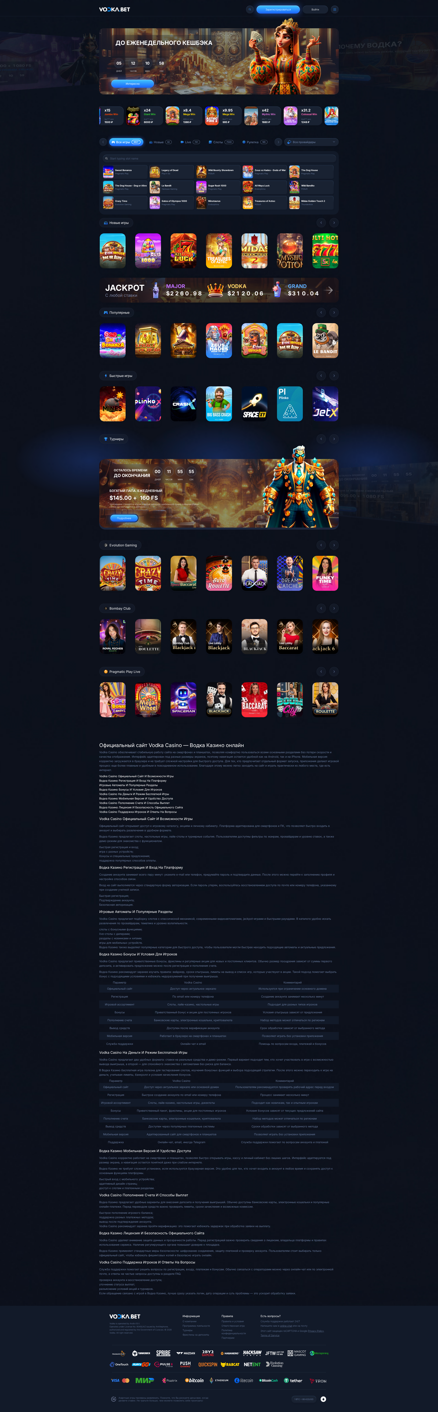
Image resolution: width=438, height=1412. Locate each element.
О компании (189, 1321)
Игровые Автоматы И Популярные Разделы (128, 785)
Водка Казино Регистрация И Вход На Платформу (132, 780)
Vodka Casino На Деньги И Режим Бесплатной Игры (134, 794)
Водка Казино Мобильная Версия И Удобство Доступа (136, 798)
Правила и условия (233, 1321)
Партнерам (228, 1337)
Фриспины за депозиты (196, 1334)
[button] (103, 142)
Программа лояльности (196, 1325)
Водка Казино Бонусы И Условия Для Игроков (130, 789)
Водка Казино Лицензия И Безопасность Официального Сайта (141, 807)
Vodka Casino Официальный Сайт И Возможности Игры (136, 776)
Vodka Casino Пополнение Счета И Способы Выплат (134, 803)
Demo (113, 271)
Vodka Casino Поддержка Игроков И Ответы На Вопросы (138, 812)
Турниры (187, 1330)
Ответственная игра (233, 1325)
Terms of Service (270, 1335)
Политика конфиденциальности (234, 1332)
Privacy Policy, (316, 1330)
